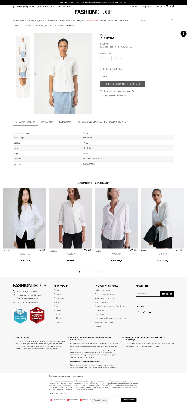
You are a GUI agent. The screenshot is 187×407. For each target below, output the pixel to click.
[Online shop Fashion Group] (93, 11)
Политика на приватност (106, 294)
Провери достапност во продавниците (102, 122)
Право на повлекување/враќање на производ (111, 308)
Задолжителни (59, 400)
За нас (57, 290)
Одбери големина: (107, 54)
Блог (56, 306)
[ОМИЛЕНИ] (165, 7)
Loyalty (57, 314)
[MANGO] (7, 251)
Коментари (65, 122)
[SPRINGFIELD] (53, 251)
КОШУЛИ (61, 26)
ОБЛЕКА (52, 26)
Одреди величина (112, 69)
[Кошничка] (172, 7)
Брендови (58, 294)
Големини (47, 122)
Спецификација (25, 122)
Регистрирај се (146, 7)
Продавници (59, 298)
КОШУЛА (25, 254)
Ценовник (58, 322)
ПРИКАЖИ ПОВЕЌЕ (57, 393)
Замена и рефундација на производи (111, 318)
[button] (157, 20)
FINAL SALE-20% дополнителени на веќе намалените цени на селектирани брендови (93, 2)
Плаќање (99, 326)
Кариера (57, 310)
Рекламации (100, 314)
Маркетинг (86, 400)
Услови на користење (105, 298)
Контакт (57, 302)
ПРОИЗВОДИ (41, 26)
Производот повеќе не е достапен (122, 84)
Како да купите (101, 302)
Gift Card (57, 318)
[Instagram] (144, 312)
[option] (93, 2)
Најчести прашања (103, 290)
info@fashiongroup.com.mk (29, 302)
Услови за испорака (104, 322)
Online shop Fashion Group (23, 26)
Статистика (73, 400)
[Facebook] (138, 312)
